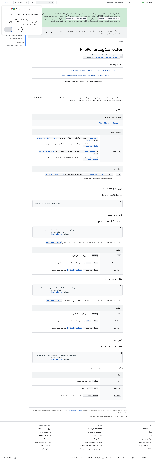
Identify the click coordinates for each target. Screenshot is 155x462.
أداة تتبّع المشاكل (46, 449)
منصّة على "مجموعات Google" (93, 442)
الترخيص (121, 457)
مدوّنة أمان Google (96, 439)
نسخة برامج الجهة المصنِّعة (145, 442)
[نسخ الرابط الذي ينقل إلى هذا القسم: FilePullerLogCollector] (98, 195)
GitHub (150, 449)
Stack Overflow (45, 445)
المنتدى (138, 457)
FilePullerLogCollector (109, 123)
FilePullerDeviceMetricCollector (106, 57)
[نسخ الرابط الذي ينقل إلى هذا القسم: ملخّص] (114, 109)
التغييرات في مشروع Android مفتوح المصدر (64, 21)
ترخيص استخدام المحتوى (75, 410)
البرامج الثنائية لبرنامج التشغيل (144, 445)
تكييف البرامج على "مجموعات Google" (91, 449)
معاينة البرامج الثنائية (146, 439)
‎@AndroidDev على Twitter (93, 432)
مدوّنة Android (97, 435)
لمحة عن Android (147, 457)
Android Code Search (115, 2)
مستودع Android (147, 429)
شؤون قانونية (130, 457)
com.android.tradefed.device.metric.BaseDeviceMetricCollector (93, 70)
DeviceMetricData (91, 146)
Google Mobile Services (43, 442)
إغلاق (18, 29)
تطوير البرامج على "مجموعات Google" (91, 445)
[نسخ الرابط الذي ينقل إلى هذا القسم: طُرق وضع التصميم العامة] (96, 189)
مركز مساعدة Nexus (45, 435)
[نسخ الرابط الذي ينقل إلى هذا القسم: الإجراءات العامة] (105, 215)
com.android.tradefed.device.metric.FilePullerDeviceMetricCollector (85, 76)
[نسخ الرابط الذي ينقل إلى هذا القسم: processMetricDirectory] (96, 221)
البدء (8, 29)
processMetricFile (46, 151)
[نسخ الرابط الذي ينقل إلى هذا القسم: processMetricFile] (102, 279)
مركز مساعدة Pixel (45, 432)
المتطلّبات (149, 432)
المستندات (134, 2)
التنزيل (150, 435)
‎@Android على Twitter (94, 429)
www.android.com (44, 439)
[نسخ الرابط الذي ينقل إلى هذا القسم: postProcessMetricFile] (98, 347)
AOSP (121, 42)
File (88, 263)
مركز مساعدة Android (44, 429)
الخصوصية (114, 457)
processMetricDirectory (47, 138)
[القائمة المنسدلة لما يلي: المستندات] (128, 2)
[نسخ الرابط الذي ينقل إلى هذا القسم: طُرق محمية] (109, 340)
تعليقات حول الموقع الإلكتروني (100, 457)
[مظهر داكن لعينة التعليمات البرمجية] (121, 201)
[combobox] (46, 2)
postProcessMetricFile (54, 174)
